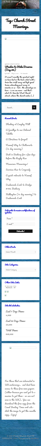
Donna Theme (18, 438)
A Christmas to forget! (17, 139)
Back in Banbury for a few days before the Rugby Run (20, 156)
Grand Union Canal (12, 64)
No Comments (24, 73)
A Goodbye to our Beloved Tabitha (18, 132)
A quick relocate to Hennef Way (18, 177)
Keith (7, 73)
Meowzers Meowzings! (17, 164)
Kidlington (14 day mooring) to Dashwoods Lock (21, 196)
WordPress (35, 438)
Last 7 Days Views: (15, 311)
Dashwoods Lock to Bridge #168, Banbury (19, 186)
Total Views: (12, 330)
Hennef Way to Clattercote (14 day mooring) (19, 147)
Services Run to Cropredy (18, 170)
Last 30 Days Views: (16, 321)
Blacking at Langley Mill (18, 124)
